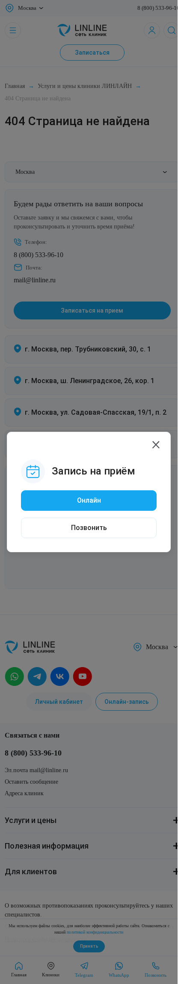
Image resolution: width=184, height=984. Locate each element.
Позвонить (89, 528)
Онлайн (89, 500)
